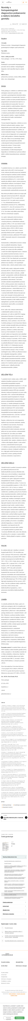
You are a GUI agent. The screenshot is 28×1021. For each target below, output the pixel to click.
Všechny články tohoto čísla (10, 857)
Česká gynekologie (8, 902)
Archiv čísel (6, 906)
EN (26, 2)
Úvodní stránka (5, 962)
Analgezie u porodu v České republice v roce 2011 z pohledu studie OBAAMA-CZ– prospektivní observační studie (15, 866)
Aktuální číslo (6, 910)
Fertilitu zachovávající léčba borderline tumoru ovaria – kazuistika (14, 891)
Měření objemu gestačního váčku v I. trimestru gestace (14, 881)
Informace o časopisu (8, 914)
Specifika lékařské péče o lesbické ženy (13, 818)
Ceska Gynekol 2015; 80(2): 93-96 (16, 33)
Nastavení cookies (5, 983)
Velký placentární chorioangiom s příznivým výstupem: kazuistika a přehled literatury (13, 875)
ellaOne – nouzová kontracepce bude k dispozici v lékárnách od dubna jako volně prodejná (14, 888)
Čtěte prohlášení (12, 993)
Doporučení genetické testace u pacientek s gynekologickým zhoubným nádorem (13, 898)
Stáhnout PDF (15, 24)
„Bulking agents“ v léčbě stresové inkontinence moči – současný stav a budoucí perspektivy (14, 885)
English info (24, 24)
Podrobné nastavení (8, 1018)
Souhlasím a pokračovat (19, 1018)
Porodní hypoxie (7, 863)
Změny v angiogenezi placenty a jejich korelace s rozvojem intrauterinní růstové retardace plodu (15, 878)
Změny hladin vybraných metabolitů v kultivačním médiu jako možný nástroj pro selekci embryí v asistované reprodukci (14, 871)
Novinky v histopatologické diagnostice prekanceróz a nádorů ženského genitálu (15, 894)
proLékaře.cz (8, 2)
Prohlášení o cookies (6, 981)
